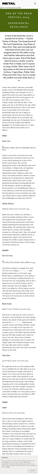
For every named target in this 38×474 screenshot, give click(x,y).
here (8, 467)
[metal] (8, 3)
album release (23, 271)
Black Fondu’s (17, 322)
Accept (32, 471)
